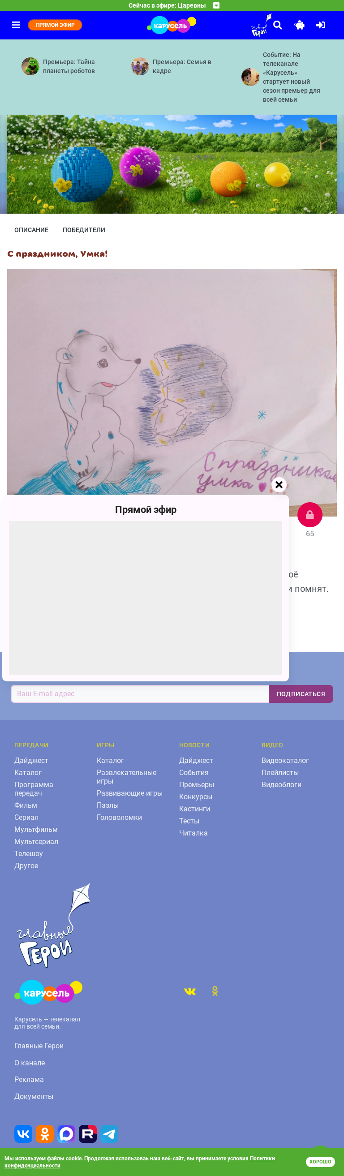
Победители (84, 229)
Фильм (25, 805)
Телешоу (28, 853)
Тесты (189, 821)
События (194, 772)
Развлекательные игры (126, 776)
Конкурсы (195, 797)
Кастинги (194, 809)
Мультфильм (36, 829)
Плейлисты (280, 772)
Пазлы (108, 805)
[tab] (190, 991)
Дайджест (31, 760)
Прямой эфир (145, 509)
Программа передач (33, 788)
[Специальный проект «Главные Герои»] (236, 25)
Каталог (28, 772)
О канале (29, 1063)
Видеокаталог (285, 760)
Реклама (29, 1079)
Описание (31, 229)
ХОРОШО (320, 1162)
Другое (26, 866)
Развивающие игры (130, 793)
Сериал (26, 817)
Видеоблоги (281, 784)
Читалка (193, 833)
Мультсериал (36, 841)
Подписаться (301, 694)
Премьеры (196, 784)
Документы (33, 1096)
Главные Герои (39, 1046)
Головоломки (119, 817)
